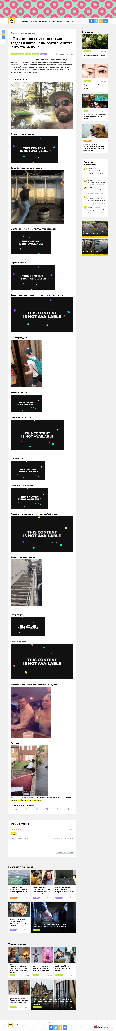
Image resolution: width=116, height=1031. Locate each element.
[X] (3, 31)
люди (12, 975)
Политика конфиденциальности (21, 1026)
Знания (52, 21)
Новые (13, 838)
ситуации (35, 54)
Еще (73, 21)
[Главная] (11, 21)
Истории (34, 21)
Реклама (81, 1023)
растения (87, 51)
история (13, 1007)
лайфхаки (87, 81)
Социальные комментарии (64, 852)
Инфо (67, 21)
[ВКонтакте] (3, 37)
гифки (28, 54)
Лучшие (20, 838)
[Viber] (47, 809)
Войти (106, 1023)
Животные (43, 21)
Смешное (24, 21)
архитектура (37, 1007)
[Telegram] (68, 809)
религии (36, 975)
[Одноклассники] (3, 34)
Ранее (26, 838)
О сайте (100, 1023)
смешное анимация (27, 33)
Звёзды (59, 21)
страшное (36, 929)
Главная (14, 33)
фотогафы (59, 975)
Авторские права (90, 1023)
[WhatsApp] (57, 809)
